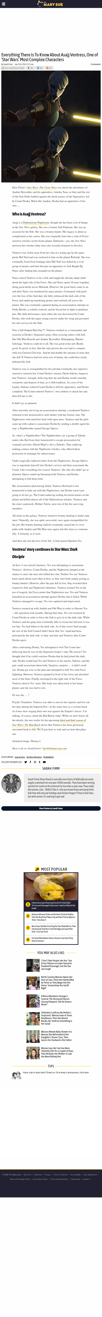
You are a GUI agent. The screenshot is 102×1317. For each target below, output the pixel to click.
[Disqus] (51, 1121)
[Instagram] (35, 763)
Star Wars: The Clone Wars (42, 187)
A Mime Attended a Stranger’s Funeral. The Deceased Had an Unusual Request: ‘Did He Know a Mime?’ (56, 1000)
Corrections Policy (40, 1179)
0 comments (96, 64)
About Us (27, 1175)
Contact (86, 1179)
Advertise (38, 1175)
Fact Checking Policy (59, 1179)
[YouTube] (44, 763)
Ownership (75, 1179)
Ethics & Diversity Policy (20, 1179)
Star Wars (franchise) (34, 757)
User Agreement (90, 1175)
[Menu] (3, 4)
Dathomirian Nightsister (36, 222)
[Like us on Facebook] (30, 763)
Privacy (48, 1175)
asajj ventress (20, 757)
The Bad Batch (48, 757)
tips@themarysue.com (55, 748)
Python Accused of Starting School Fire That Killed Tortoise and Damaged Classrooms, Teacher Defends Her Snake (53, 906)
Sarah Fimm (8, 64)
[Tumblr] (39, 763)
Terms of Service (61, 1175)
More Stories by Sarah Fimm (51, 808)
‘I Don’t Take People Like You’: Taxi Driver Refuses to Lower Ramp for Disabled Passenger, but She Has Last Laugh (56, 964)
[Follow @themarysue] (25, 763)
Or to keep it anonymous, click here (72, 1072)
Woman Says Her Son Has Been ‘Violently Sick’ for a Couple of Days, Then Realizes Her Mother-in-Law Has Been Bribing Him (57, 1052)
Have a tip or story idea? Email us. (39, 1072)
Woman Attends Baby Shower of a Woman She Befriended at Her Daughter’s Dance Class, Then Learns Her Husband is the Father (56, 1035)
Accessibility (76, 1175)
